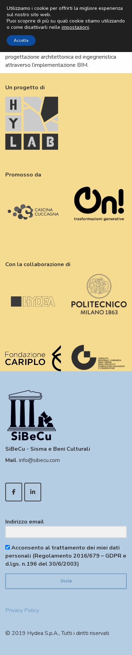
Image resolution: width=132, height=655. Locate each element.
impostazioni (75, 27)
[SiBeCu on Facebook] (13, 492)
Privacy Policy (22, 610)
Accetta (21, 40)
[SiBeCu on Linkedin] (32, 492)
